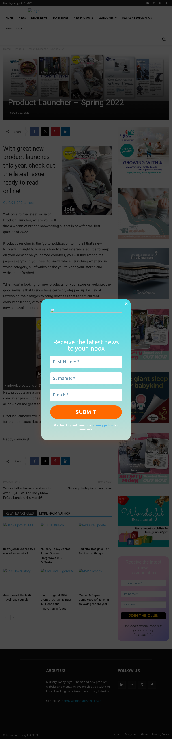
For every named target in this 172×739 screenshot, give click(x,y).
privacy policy (103, 425)
